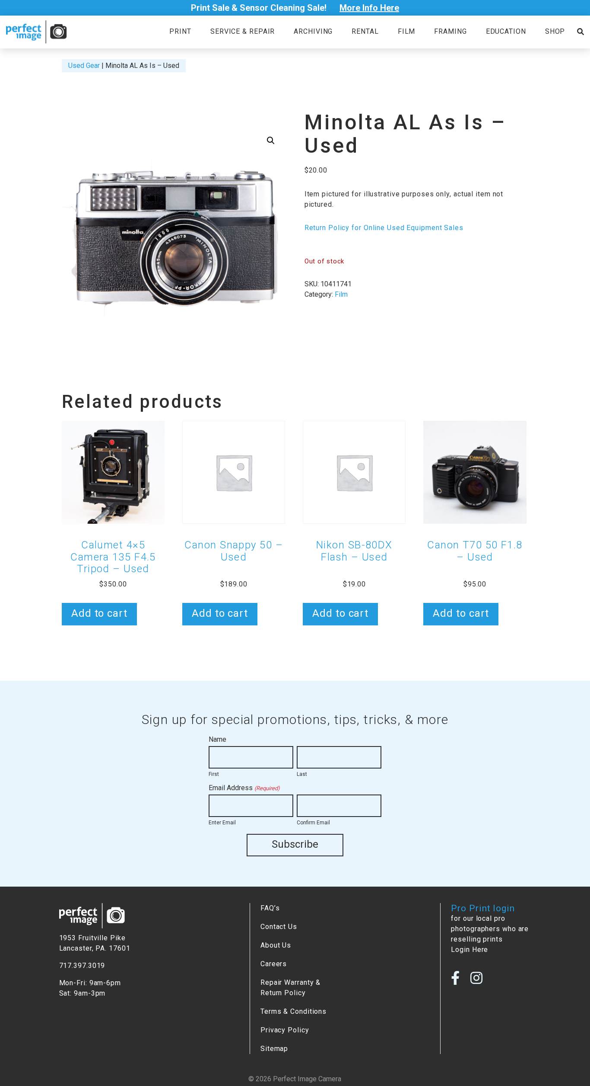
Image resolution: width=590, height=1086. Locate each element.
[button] (271, 140)
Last (302, 774)
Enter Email (222, 823)
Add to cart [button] (99, 613)
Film (407, 31)
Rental (365, 31)
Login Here (469, 949)
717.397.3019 (82, 965)
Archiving (313, 31)
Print (180, 31)
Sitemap (274, 1048)
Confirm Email (313, 823)
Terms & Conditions (293, 1011)
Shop (555, 31)
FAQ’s (269, 908)
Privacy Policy (284, 1030)
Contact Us (278, 927)
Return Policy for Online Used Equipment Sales (384, 228)
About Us (275, 945)
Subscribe (295, 844)
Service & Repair (242, 31)
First (214, 774)
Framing (450, 31)
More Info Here (369, 8)
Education (506, 31)
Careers (273, 964)
